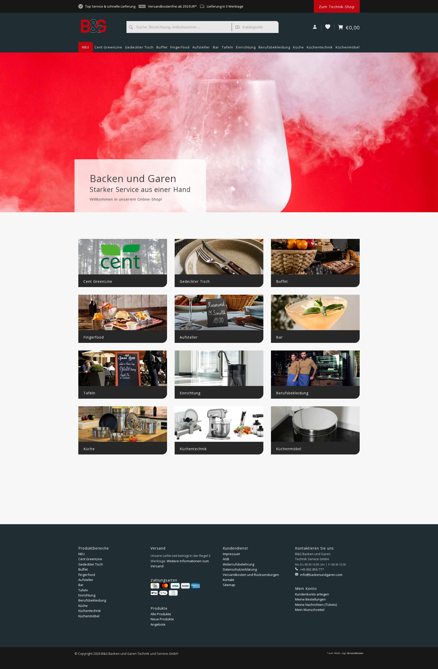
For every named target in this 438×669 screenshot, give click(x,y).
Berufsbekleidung (274, 47)
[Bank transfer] (185, 586)
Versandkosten (355, 653)
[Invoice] (173, 593)
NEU (85, 47)
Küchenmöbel (348, 47)
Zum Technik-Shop (337, 6)
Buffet (162, 47)
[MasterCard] (164, 586)
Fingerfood (180, 47)
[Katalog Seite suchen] (237, 28)
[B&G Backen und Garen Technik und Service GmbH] (99, 16)
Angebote (158, 624)
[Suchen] (131, 28)
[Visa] (175, 586)
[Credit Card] (155, 586)
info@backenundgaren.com (321, 574)
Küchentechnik (320, 47)
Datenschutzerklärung (240, 569)
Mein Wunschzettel (309, 609)
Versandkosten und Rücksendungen (251, 574)
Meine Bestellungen (310, 599)
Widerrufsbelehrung (238, 564)
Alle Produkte (161, 614)
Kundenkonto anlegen (312, 594)
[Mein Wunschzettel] (327, 27)
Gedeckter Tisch (139, 47)
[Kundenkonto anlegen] (314, 27)
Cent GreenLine (108, 47)
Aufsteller (201, 47)
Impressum (231, 554)
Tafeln (227, 47)
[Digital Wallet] (159, 593)
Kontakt (228, 579)
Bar (216, 47)
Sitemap (229, 585)
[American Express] (195, 586)
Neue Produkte (162, 619)
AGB (226, 559)
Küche (298, 47)
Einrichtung (246, 47)
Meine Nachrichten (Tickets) (316, 604)
